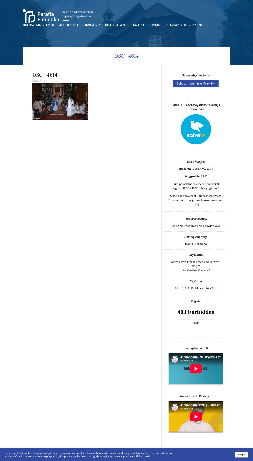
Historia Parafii (116, 25)
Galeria (138, 25)
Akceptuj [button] (242, 454)
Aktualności (68, 25)
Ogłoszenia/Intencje (39, 25)
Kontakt (155, 25)
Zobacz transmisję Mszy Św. (196, 83)
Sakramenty (92, 25)
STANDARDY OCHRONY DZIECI (185, 25)
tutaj (195, 204)
